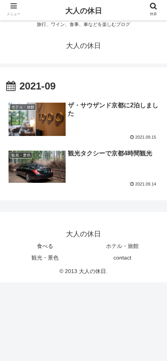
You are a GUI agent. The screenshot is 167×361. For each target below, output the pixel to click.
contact (122, 257)
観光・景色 (45, 257)
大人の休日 (83, 11)
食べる (45, 246)
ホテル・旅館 (122, 246)
